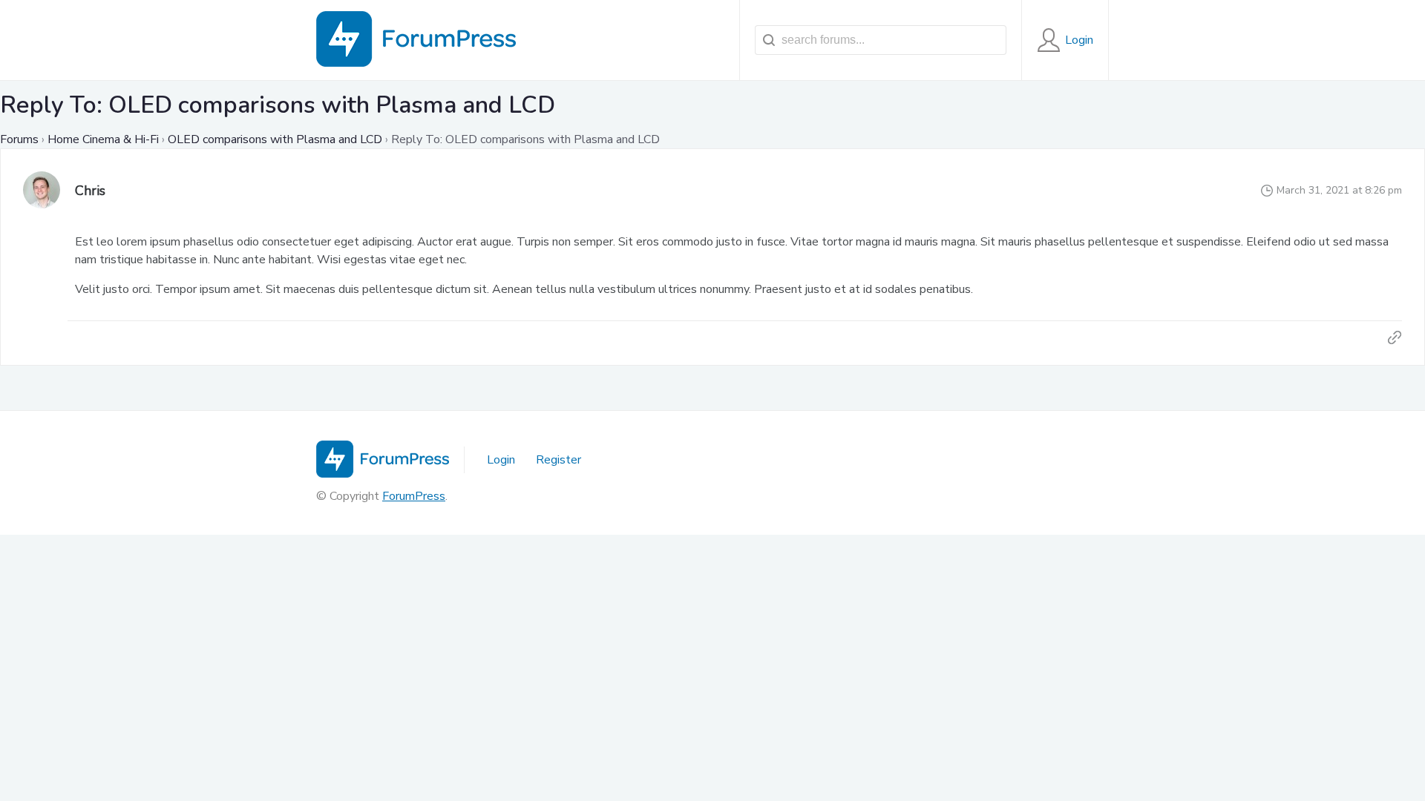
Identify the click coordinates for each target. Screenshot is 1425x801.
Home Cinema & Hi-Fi (103, 139)
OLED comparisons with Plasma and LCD (275, 139)
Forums (19, 139)
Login (501, 460)
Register (558, 460)
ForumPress (413, 496)
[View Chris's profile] (41, 191)
